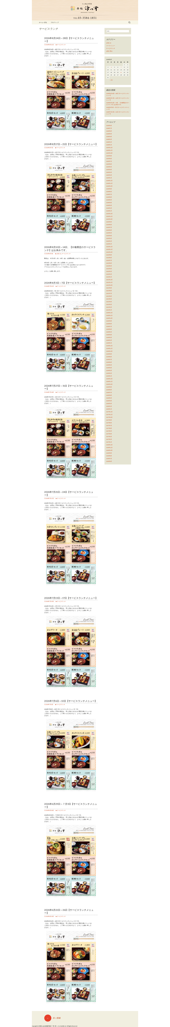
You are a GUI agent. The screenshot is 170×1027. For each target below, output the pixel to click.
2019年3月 (109, 370)
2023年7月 (109, 227)
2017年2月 (109, 439)
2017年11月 (109, 414)
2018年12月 (109, 379)
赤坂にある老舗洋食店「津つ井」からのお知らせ (52, 1026)
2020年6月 (109, 329)
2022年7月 (109, 260)
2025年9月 (109, 156)
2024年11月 (109, 183)
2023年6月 (109, 230)
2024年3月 (109, 205)
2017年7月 (109, 425)
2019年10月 (109, 351)
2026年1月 (109, 145)
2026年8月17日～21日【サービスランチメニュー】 (71, 144)
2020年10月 (109, 318)
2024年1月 (109, 211)
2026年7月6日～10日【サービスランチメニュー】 (70, 701)
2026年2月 (109, 142)
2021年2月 (109, 307)
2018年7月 (109, 392)
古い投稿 (53, 1018)
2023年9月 (109, 222)
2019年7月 (109, 359)
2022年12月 (109, 246)
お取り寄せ (109, 51)
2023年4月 (109, 235)
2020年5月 (109, 332)
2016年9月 (109, 453)
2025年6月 (109, 164)
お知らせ (58, 253)
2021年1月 (109, 310)
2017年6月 (109, 428)
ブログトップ (55, 22)
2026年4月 (109, 136)
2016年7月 (109, 458)
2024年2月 (109, 208)
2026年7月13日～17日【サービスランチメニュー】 (71, 598)
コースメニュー (110, 45)
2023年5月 (109, 233)
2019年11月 (109, 348)
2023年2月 (109, 241)
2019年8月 (109, 357)
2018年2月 (109, 406)
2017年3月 (109, 436)
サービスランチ (61, 44)
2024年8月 (109, 191)
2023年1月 (109, 244)
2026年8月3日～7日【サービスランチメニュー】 (70, 283)
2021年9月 (109, 288)
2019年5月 (109, 365)
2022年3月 (109, 271)
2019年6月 (109, 362)
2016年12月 (109, 445)
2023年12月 (109, 213)
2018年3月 (109, 403)
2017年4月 (109, 434)
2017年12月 (109, 412)
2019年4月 (109, 368)
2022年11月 (109, 249)
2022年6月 (109, 263)
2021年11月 (109, 282)
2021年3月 (109, 304)
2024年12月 (109, 180)
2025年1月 (109, 178)
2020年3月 (109, 337)
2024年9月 (109, 189)
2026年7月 (109, 128)
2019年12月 (109, 346)
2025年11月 (109, 150)
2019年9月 (109, 354)
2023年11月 (109, 216)
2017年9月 (109, 420)
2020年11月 (109, 315)
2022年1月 (109, 277)
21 (121, 72)
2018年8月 (109, 390)
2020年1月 (109, 343)
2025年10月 (109, 153)
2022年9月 (109, 255)
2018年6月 (109, 395)
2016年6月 (109, 461)
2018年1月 (109, 409)
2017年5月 (109, 431)
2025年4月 (109, 169)
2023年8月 (109, 224)
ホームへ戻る (43, 22)
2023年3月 (109, 238)
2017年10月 (109, 417)
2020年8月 (109, 323)
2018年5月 (109, 398)
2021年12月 (109, 279)
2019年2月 (109, 373)
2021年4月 (109, 301)
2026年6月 (109, 131)
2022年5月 (109, 266)
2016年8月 (109, 456)
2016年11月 (109, 447)
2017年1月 (109, 442)
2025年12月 (109, 147)
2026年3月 (109, 139)
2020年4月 (109, 334)
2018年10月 (109, 384)
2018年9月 (109, 387)
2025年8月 (109, 158)
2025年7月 (109, 161)
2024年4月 (109, 202)
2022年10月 (109, 252)
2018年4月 (109, 401)
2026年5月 (109, 134)
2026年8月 (109, 125)
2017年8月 (109, 423)
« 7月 (111, 80)
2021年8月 (109, 290)
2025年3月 (109, 172)
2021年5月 (109, 299)
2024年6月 (109, 197)
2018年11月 (109, 381)
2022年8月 (109, 257)
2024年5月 (109, 200)
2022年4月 (109, 268)
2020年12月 (109, 312)
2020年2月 (109, 340)
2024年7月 (109, 194)
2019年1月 (109, 376)
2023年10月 (109, 219)
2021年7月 (109, 293)
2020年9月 (109, 321)
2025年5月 (109, 167)
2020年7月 (109, 326)
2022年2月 (109, 274)
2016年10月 (109, 450)
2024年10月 (109, 186)
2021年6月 (109, 296)
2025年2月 (109, 175)
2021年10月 (109, 285)
